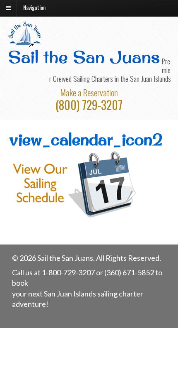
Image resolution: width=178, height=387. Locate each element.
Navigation (34, 7)
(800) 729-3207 (89, 104)
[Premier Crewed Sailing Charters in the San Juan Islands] (25, 43)
